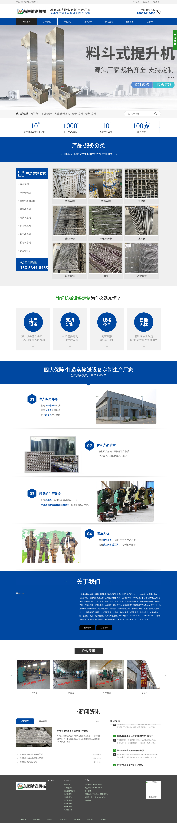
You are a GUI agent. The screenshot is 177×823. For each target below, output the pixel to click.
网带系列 (35, 113)
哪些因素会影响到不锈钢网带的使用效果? (135, 725)
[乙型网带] (141, 258)
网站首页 (26, 22)
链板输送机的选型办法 (28, 762)
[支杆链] (141, 220)
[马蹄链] (141, 183)
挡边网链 (70, 238)
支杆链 (141, 238)
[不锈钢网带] (105, 220)
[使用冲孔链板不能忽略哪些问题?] (34, 737)
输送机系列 (77, 113)
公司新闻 (25, 721)
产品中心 (68, 22)
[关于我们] (20, 593)
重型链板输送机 (62, 113)
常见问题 (115, 721)
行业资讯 (43, 721)
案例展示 (88, 22)
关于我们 (136, 2)
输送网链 (70, 276)
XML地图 (88, 800)
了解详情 (87, 628)
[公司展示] (107, 689)
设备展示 (129, 22)
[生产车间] (70, 689)
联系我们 (146, 2)
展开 (175, 42)
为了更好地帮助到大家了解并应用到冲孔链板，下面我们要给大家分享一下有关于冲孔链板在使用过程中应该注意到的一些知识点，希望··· (78, 739)
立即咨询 (104, 628)
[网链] (105, 258)
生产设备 (33, 693)
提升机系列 (25, 226)
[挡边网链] (69, 220)
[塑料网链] (69, 183)
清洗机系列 (90, 113)
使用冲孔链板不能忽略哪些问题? (72, 731)
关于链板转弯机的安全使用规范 (130, 740)
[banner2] (88, 67)
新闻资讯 (109, 22)
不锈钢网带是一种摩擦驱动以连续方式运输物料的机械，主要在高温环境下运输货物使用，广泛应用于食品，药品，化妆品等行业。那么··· (137, 732)
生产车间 (70, 693)
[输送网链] (69, 258)
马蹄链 (141, 201)
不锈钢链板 (47, 113)
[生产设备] (33, 689)
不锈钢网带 (106, 238)
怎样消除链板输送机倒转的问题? (32, 758)
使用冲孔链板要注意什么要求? (130, 754)
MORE (98, 721)
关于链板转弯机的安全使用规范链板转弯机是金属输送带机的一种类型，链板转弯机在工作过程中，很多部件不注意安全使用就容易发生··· (137, 746)
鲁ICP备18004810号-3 (98, 797)
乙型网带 (142, 276)
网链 (105, 276)
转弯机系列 (25, 242)
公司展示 (107, 693)
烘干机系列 (25, 234)
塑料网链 (70, 201)
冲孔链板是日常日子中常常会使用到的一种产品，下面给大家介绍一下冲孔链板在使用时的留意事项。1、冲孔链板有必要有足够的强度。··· (137, 761)
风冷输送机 (25, 251)
